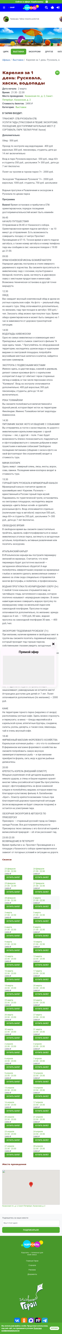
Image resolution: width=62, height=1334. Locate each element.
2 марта (37, 898)
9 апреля (9, 1073)
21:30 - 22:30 (10, 871)
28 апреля (38, 1146)
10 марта (37, 942)
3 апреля (37, 1044)
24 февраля (38, 869)
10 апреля (38, 1073)
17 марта (37, 971)
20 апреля (9, 1117)
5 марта (37, 912)
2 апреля (9, 1044)
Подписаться (31, 1230)
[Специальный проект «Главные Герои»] (31, 1296)
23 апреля (9, 1131)
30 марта (9, 1029)
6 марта (8, 927)
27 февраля (38, 883)
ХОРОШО (54, 1328)
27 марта (37, 1015)
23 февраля (10, 869)
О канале (32, 1265)
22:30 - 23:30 (10, 959)
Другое (49, 51)
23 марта (9, 1000)
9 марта (8, 942)
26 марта (9, 1015)
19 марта (9, 985)
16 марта (9, 971)
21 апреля (38, 1117)
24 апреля (38, 1131)
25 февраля (10, 883)
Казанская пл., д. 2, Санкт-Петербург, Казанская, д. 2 (23, 1206)
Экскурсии (35, 51)
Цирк (6, 51)
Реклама (32, 1270)
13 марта (37, 956)
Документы (32, 1274)
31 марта (37, 1029)
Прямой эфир (28, 652)
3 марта (8, 912)
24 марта (37, 1000)
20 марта (37, 985)
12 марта (9, 956)
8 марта (37, 927)
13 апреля (9, 1088)
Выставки (18, 51)
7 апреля (37, 1058)
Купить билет (13, 877)
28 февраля (10, 898)
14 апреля (38, 1088)
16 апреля (9, 1102)
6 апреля (9, 1058)
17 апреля (38, 1102)
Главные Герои (32, 1261)
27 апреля (9, 1146)
